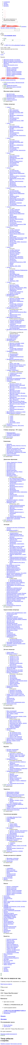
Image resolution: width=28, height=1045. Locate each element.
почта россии (7, 1026)
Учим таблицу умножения (13, 379)
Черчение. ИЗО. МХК (15, 266)
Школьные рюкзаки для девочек (15, 95)
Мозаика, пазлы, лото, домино (17, 755)
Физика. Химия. (14, 225)
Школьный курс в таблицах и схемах (16, 411)
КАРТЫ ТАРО (10, 943)
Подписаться (7, 1013)
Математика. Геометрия (16, 202)
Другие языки (13, 177)
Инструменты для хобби (13, 793)
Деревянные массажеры (16, 580)
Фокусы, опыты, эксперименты (15, 739)
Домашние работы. (14, 196)
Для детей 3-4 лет (11, 466)
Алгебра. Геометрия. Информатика (18, 270)
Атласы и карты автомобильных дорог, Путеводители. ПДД (16, 613)
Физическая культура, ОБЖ (17, 120)
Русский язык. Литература (16, 291)
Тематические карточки (16, 516)
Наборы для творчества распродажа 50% (17, 808)
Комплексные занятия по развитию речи (16, 539)
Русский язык (13, 119)
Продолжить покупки (16, 1043)
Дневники (9, 444)
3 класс (11, 418)
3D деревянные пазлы (15, 732)
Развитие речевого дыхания (14, 600)
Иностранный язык (14, 111)
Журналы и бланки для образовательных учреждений (17, 384)
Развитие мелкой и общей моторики (16, 598)
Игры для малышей (12, 711)
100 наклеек (13, 675)
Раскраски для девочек (15, 690)
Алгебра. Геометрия (15, 209)
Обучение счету (11, 473)
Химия (11, 245)
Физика (11, 278)
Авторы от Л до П (14, 659)
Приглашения (13, 833)
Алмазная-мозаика (11, 951)
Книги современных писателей (15, 671)
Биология (12, 271)
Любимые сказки (14, 682)
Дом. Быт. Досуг (11, 620)
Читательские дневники (16, 665)
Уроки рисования (11, 805)
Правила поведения (15, 683)
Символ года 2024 (11, 948)
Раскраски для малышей (16, 691)
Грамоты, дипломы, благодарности (18, 830)
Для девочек (13, 676)
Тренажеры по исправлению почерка (16, 378)
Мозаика (9, 715)
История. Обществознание (16, 239)
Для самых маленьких (15, 679)
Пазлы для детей (14, 735)
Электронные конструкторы (17, 783)
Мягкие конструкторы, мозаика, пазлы (16, 716)
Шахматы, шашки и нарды (13, 740)
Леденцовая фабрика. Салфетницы (18, 768)
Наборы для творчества (16, 769)
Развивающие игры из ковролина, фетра (17, 597)
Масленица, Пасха (11, 837)
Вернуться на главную (6, 984)
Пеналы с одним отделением (14, 73)
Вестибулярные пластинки (13, 565)
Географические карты (12, 294)
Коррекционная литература (14, 569)
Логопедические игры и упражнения (16, 541)
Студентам (9, 377)
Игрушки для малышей (12, 749)
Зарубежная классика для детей (15, 669)
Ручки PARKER (11, 818)
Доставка (6, 4)
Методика (12, 508)
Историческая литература (13, 626)
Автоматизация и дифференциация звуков (16, 533)
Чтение (11, 122)
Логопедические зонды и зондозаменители (13, 571)
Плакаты (12, 510)
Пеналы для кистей (11, 69)
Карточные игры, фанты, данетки (18, 723)
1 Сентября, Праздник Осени (14, 817)
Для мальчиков (13, 678)
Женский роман (11, 622)
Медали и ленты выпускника (17, 832)
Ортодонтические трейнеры (14, 589)
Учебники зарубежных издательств (15, 323)
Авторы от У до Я (14, 661)
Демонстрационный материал (17, 505)
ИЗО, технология (14, 110)
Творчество (9, 876)
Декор (11, 798)
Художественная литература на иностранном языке (17, 327)
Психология (10, 632)
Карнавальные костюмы (13, 952)
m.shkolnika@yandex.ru (19, 45)
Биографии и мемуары (12, 616)
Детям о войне (10, 652)
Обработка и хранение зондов (14, 588)
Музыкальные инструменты (14, 584)
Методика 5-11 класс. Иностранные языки (15, 391)
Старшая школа (13, 337)
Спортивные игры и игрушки (14, 738)
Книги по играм (11, 699)
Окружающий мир (14, 118)
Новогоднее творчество (13, 945)
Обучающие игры (11, 728)
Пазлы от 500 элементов (16, 736)
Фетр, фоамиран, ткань (15, 802)
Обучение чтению (11, 474)
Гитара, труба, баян (14, 363)
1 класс (11, 416)
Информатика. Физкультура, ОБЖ (18, 237)
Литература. (13, 182)
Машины (12, 774)
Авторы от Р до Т (14, 660)
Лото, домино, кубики (12, 713)
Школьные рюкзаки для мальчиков (15, 96)
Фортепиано (13, 368)
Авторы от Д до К (14, 657)
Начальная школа (14, 336)
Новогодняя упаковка (12, 947)
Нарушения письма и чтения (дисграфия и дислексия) (17, 547)
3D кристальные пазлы (15, 734)
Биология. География (15, 212)
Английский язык (14, 170)
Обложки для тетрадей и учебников (16, 448)
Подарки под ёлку (11, 873)
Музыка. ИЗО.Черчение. (16, 221)
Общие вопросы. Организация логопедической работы (17, 552)
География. (12, 272)
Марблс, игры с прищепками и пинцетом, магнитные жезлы (14, 575)
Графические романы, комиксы (14, 618)
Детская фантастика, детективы (15, 667)
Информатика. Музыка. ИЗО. (17, 198)
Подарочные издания (12, 630)
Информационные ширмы (16, 506)
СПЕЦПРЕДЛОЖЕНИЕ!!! (13, 434)
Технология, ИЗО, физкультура (17, 150)
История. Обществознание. (16, 181)
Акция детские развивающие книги (16, 702)
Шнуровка (9, 602)
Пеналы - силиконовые (12, 67)
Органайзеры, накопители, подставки (16, 452)
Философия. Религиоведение (14, 642)
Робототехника (13, 316)
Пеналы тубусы (10, 75)
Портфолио (9, 424)
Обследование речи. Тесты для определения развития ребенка (17, 549)
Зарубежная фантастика (16, 639)
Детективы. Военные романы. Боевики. (17, 619)
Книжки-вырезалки (12, 470)
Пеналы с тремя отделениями (14, 74)
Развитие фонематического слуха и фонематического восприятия (18, 557)
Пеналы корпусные (11, 70)
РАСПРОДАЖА (11, 94)
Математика (13, 159)
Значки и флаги (13, 825)
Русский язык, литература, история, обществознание (16, 304)
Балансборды (10, 604)
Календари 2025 (11, 941)
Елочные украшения (12, 939)
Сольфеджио (13, 367)
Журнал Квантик (14, 310)
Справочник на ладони (15, 306)
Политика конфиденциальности (9, 1034)
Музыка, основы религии (16, 161)
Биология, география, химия (17, 298)
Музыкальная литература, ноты (18, 364)
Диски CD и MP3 (11, 668)
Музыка (12, 116)
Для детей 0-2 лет (11, 463)
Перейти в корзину (5, 1043)
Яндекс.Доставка (8, 1025)
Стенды (12, 514)
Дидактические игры (12, 566)
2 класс (11, 417)
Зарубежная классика (12, 623)
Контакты (6, 5)
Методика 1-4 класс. (15, 386)
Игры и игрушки (11, 869)
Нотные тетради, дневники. (17, 366)
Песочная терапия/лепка (13, 596)
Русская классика (11, 634)
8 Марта (9, 819)
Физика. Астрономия (15, 293)
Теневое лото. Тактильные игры (15, 601)
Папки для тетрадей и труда (14, 449)
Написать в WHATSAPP (10, 1012)
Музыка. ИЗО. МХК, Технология (18, 241)
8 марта (11, 844)
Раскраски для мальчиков (16, 692)
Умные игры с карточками (13, 518)
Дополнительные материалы (17, 320)
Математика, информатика (16, 115)
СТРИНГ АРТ (10, 806)
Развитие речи (13, 494)
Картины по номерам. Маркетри (15, 804)
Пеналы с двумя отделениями (14, 71)
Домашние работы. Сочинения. (18, 176)
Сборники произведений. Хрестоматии (16, 664)
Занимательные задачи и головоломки (16, 482)
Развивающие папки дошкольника (18, 491)
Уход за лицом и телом (12, 859)
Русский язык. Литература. (16, 276)
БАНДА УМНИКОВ (15, 725)
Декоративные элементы (13, 792)
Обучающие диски (11, 339)
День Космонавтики (12, 834)
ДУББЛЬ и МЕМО (14, 727)
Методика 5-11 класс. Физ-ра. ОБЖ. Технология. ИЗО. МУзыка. (18, 401)
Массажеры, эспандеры (13, 858)
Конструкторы (13, 776)
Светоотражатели (11, 875)
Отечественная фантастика (16, 640)
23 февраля (12, 842)
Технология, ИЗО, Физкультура (18, 135)
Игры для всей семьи (15, 720)
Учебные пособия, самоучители (18, 325)
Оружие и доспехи (14, 779)
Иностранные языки (15, 299)
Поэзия (8, 631)
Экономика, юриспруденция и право (16, 643)
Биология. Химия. (14, 285)
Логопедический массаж (16, 581)
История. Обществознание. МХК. (18, 287)
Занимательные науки (15, 314)
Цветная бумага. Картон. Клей (14, 451)
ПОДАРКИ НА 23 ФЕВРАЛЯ (14, 838)
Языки (11, 498)
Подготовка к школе (15, 422)
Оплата (5, 3)
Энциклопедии (10, 698)
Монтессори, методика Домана (14, 471)
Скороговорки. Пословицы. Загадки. (16, 517)
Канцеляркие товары (12, 871)
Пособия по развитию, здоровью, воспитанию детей (15, 500)
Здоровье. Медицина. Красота (14, 624)
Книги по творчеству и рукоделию (15, 794)
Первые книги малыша (12, 686)
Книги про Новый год (12, 944)
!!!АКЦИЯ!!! (10, 868)
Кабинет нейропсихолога (13, 567)
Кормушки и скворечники (16, 753)
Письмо (12, 493)
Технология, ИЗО (14, 165)
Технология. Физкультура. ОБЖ (18, 186)
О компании (7, 1)
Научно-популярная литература (15, 628)
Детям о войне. (13, 823)
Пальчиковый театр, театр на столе (15, 594)
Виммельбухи (10, 700)
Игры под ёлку (10, 940)
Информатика (13, 157)
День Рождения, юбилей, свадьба (15, 836)
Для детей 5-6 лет (11, 469)
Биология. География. (15, 172)
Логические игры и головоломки (15, 712)
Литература (12, 201)
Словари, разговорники (16, 321)
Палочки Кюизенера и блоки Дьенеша (16, 593)
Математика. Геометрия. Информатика (16, 289)
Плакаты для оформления (13, 949)
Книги (8, 872)
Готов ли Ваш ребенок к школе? (18, 479)
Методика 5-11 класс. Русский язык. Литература (17, 399)
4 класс (11, 420)
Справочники (13, 374)
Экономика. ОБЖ (14, 280)
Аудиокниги (10, 615)
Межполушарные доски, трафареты (16, 582)
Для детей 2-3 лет (11, 465)
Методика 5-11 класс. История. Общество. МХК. (17, 393)
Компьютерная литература (13, 627)
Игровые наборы (14, 775)
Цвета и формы (13, 684)
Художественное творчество (17, 495)
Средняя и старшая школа (13, 435)
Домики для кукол (14, 764)
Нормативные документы (16, 509)
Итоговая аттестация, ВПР (16, 158)
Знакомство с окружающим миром (18, 680)
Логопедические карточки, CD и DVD (16, 573)
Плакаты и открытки (15, 826)
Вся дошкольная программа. (17, 478)
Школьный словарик (15, 375)
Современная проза (12, 635)
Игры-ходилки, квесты (15, 721)
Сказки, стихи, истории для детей (15, 694)
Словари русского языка (16, 373)
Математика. (13, 184)
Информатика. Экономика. (16, 256)
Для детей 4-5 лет (11, 467)
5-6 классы (12, 421)
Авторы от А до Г (14, 656)
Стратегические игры (15, 724)
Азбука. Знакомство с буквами (14, 462)
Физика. (12, 244)
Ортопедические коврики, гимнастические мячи (13, 591)
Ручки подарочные (11, 453)
